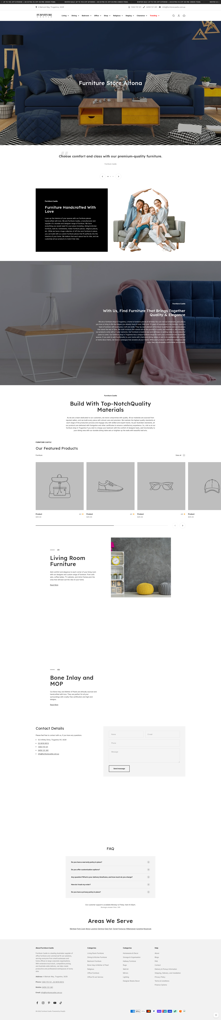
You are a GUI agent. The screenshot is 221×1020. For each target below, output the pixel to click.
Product (39, 514)
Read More (54, 585)
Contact (158, 965)
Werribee (73, 929)
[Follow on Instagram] (43, 1002)
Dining (74, 16)
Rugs (125, 965)
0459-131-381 (47, 987)
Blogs (157, 957)
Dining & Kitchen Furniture (97, 957)
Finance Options (161, 985)
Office (96, 16)
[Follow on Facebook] (37, 1002)
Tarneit (115, 929)
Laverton (94, 929)
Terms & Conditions (162, 981)
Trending (153, 16)
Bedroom (85, 16)
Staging (129, 16)
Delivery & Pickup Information (166, 969)
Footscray (122, 929)
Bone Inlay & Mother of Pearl (98, 965)
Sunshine (139, 929)
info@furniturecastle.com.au (173, 7)
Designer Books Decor (131, 981)
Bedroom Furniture (94, 961)
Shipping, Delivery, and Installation (168, 973)
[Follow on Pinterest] (49, 1002)
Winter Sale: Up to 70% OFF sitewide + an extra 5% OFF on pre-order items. (39, 2)
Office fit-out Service (95, 977)
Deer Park (108, 929)
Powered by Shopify (58, 1011)
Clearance (141, 16)
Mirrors (125, 973)
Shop (106, 16)
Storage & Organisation (131, 957)
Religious (117, 16)
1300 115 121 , (47, 982)
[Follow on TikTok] (60, 1002)
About (157, 953)
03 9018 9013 (43, 743)
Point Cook (81, 929)
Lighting (126, 977)
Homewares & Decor (130, 953)
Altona (88, 929)
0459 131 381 (151, 7)
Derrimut (101, 929)
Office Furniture (93, 973)
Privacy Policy (160, 977)
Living (64, 16)
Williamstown (131, 929)
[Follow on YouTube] (54, 1002)
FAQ (156, 961)
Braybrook (147, 929)
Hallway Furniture (129, 961)
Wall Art (126, 969)
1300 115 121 (136, 7)
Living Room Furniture (95, 953)
